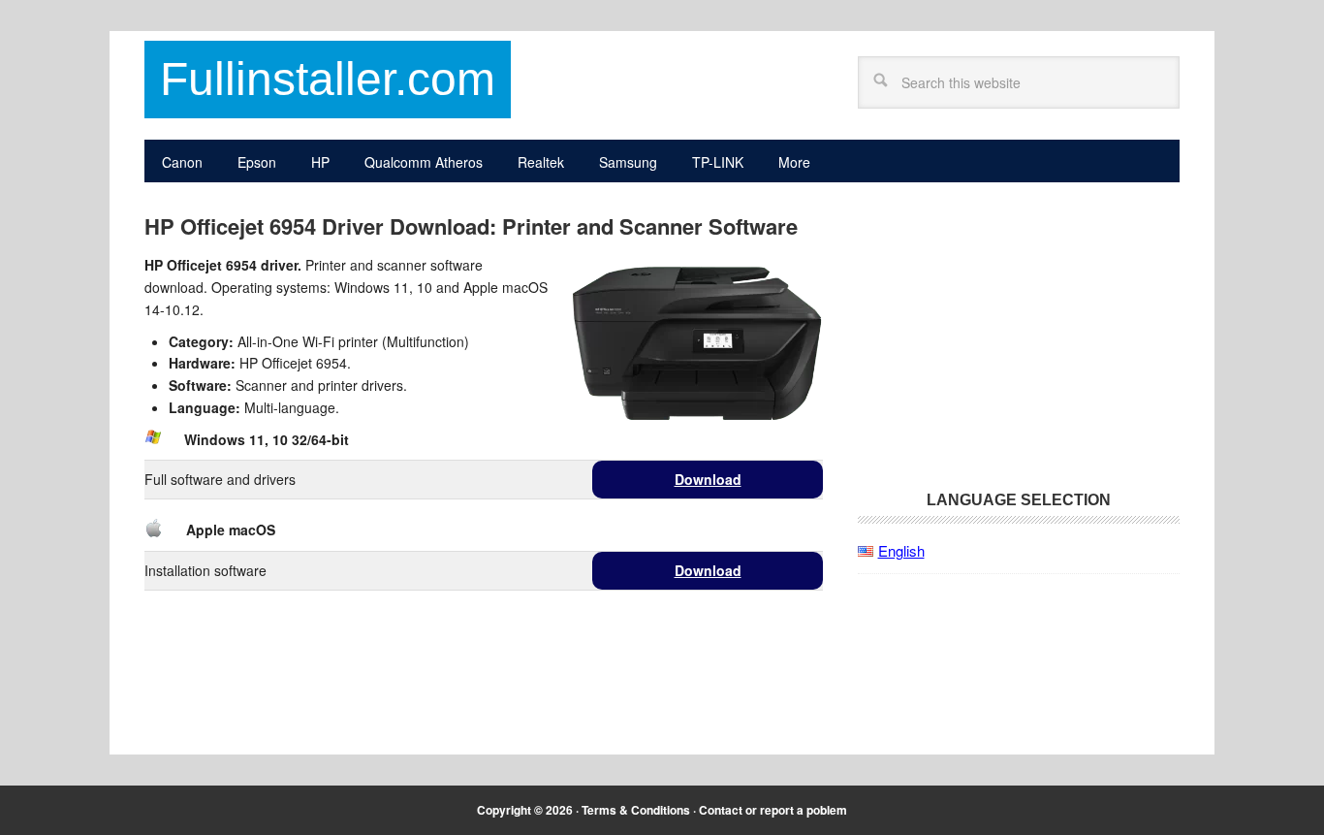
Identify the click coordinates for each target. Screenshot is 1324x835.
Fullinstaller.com (327, 79)
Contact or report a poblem (773, 810)
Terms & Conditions (636, 810)
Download (708, 479)
